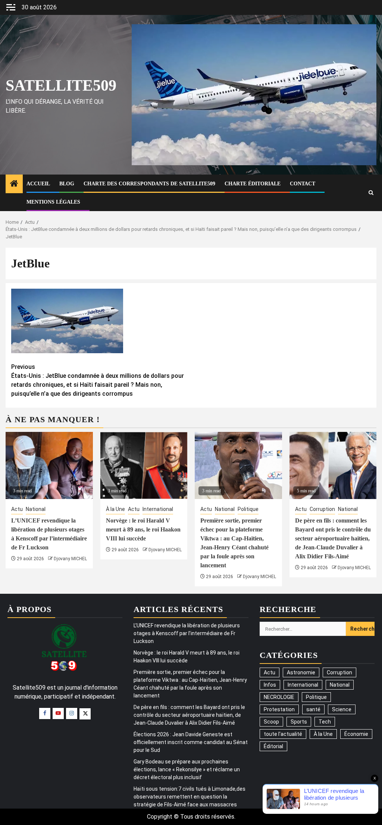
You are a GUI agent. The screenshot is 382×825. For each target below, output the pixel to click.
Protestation (279, 709)
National (36, 509)
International (158, 509)
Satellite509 (61, 85)
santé (313, 709)
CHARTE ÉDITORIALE (253, 183)
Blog (66, 183)
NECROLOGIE (279, 697)
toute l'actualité (283, 734)
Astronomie (301, 672)
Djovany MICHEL (70, 558)
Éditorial (273, 746)
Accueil (38, 183)
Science (341, 709)
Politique (248, 509)
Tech (325, 722)
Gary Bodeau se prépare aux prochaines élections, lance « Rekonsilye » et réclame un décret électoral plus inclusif (187, 769)
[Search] (371, 192)
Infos (270, 685)
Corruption (322, 509)
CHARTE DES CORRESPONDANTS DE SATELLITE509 (149, 183)
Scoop (271, 722)
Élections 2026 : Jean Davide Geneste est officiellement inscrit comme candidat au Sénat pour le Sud (191, 742)
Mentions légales (53, 202)
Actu (17, 509)
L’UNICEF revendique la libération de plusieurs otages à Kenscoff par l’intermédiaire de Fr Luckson (187, 633)
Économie (356, 734)
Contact (302, 183)
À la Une (115, 509)
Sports (299, 722)
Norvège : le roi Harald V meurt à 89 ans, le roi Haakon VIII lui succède (143, 529)
